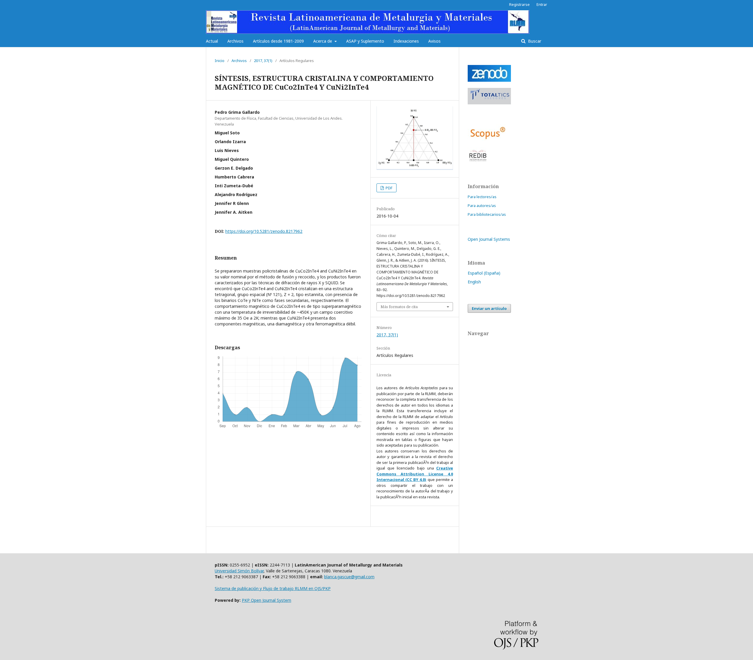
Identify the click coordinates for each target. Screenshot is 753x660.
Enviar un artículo (489, 308)
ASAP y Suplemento (365, 41)
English (474, 282)
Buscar (534, 41)
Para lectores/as (482, 196)
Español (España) (484, 273)
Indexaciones (406, 41)
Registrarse (519, 4)
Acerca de (323, 41)
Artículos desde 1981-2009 (278, 41)
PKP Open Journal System (266, 600)
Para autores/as (482, 205)
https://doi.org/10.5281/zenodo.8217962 (263, 231)
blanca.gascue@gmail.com (349, 576)
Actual (212, 41)
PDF (388, 188)
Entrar (542, 4)
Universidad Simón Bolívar (239, 571)
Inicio (219, 60)
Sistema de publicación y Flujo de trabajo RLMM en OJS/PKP (273, 588)
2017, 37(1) (263, 60)
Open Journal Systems (489, 239)
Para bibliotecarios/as (487, 214)
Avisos (434, 41)
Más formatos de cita (399, 306)
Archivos (235, 41)
